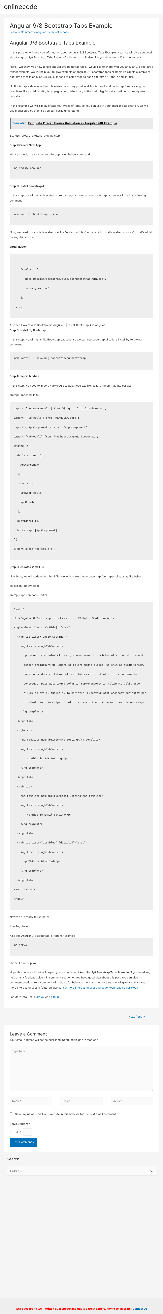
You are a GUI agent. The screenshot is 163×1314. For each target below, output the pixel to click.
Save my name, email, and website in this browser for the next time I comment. (66, 1114)
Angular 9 (42, 32)
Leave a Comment (21, 32)
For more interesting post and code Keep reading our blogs (100, 987)
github (55, 996)
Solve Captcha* (20, 1123)
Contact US (140, 1308)
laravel (40, 996)
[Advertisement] (81, 1211)
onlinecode (20, 6)
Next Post (136, 1016)
